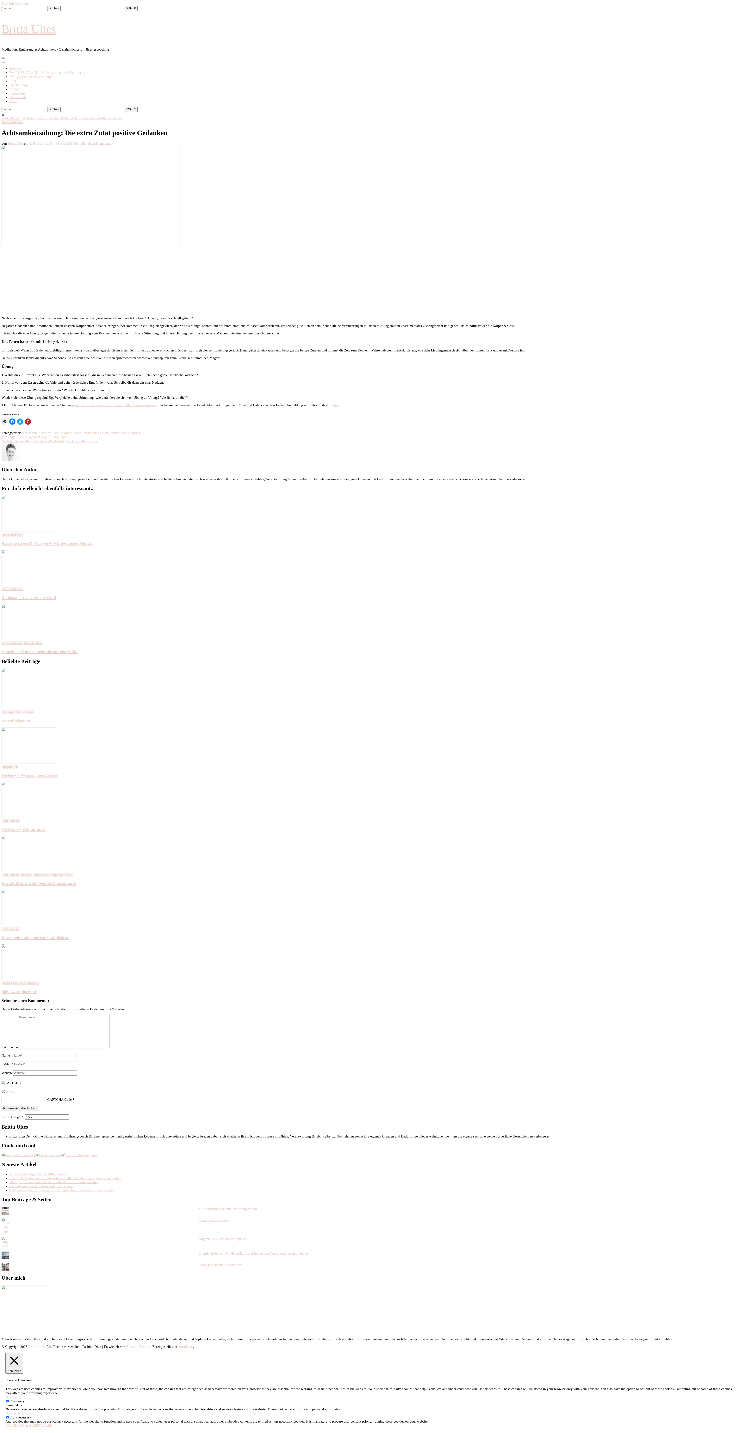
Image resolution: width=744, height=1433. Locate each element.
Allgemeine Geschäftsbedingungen (223, 1239)
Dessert (7, 983)
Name (7, 1055)
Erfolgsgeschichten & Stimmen (31, 77)
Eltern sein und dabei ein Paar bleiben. (35, 937)
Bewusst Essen (50, 433)
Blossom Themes (138, 1347)
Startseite (15, 68)
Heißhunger (132, 433)
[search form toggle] (3, 115)
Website (7, 1073)
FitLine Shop (18, 85)
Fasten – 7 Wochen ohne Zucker (30, 775)
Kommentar (10, 1047)
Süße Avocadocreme (19, 991)
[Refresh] (9, 1092)
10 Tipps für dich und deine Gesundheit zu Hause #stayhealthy (53, 1182)
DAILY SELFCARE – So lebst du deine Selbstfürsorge (48, 73)
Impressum (17, 93)
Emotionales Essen (94, 433)
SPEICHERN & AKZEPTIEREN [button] (29, 1425)
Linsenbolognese (16, 721)
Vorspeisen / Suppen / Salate (53, 875)
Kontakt (15, 89)
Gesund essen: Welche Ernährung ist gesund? (41, 1186)
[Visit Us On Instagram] (79, 1155)
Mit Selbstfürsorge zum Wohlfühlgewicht (38, 1174)
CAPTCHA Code (59, 1099)
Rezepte (28, 712)
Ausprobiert (10, 767)
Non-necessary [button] (15, 1413)
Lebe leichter (33, 643)
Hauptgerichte (11, 712)
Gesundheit (116, 433)
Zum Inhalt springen (16, 3)
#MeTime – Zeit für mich (24, 829)
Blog (12, 81)
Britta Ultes (29, 29)
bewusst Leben (70, 433)
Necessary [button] (12, 1397)
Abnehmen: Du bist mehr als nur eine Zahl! (40, 651)
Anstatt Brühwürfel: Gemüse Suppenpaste (39, 883)
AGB (13, 101)
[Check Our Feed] (49, 1155)
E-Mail (7, 1064)
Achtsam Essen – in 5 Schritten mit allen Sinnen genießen (116, 405)
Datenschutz (18, 97)
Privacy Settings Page (214, 1220)
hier (335, 405)
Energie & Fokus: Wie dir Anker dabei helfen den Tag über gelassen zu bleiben (65, 1178)
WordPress (185, 1347)
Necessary (17, 1401)
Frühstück (20, 983)
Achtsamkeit (31, 433)
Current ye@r (13, 1117)
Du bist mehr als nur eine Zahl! (29, 597)
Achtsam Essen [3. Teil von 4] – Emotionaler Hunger (47, 543)
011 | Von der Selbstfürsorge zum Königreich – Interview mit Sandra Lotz (61, 1190)
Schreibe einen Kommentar (93, 143)
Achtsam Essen (12, 122)
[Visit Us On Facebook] (19, 1155)
